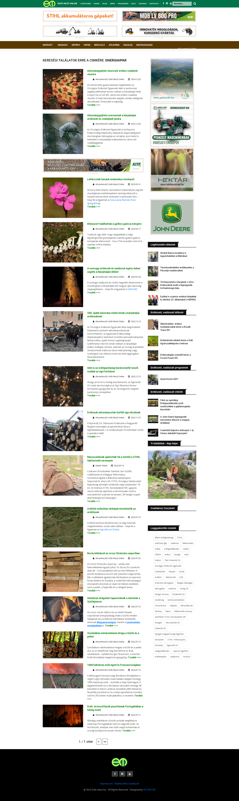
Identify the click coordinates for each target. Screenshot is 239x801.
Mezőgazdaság (144, 45)
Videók (96, 3)
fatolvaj (158, 611)
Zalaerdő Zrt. (160, 628)
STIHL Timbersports (176, 639)
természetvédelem (176, 600)
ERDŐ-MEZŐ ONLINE (67, 3)
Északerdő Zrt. (178, 594)
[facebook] (164, 3)
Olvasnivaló (50, 55)
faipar (168, 611)
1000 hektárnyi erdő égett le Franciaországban (114, 664)
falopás (172, 571)
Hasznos (143, 3)
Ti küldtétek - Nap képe (164, 443)
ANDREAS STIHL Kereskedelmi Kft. (170, 617)
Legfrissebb (85, 3)
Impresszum (106, 783)
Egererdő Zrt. (172, 645)
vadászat (175, 543)
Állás (104, 3)
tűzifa (181, 571)
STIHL (179, 537)
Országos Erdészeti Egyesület (168, 566)
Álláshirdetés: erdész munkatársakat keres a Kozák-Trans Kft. (175, 327)
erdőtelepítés (161, 656)
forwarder (159, 639)
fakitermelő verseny (183, 611)
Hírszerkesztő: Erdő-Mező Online (109, 79)
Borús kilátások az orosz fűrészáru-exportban (113, 553)
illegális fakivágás (185, 583)
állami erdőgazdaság (164, 537)
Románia (159, 645)
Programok (123, 3)
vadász (186, 549)
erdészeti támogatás (164, 583)
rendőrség (159, 600)
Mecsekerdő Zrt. (173, 622)
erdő (186, 554)
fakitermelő (171, 577)
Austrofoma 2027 (169, 379)
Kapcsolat (154, 3)
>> (105, 741)
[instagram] (167, 3)
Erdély (157, 549)
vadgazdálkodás (162, 651)
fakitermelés (187, 543)
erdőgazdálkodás (171, 549)
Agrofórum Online (109, 529)
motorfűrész (160, 605)
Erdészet (48, 45)
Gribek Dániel (101, 465)
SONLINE (132, 289)
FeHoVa (186, 656)
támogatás (160, 588)
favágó (177, 554)
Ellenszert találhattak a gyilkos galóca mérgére (114, 223)
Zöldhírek (114, 45)
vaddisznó (174, 656)
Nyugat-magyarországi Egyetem (169, 634)
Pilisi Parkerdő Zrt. (173, 560)
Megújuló (99, 45)
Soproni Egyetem (180, 651)
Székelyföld (160, 571)
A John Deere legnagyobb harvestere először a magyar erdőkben (175, 420)
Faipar (87, 45)
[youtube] (171, 3)
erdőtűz (158, 577)
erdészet (172, 588)
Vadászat (63, 45)
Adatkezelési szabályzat (127, 783)
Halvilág (128, 45)
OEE (181, 577)
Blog (133, 3)
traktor (158, 560)
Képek (112, 3)
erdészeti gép (161, 543)
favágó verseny (162, 594)
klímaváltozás (187, 605)
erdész (168, 554)
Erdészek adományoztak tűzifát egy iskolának (113, 412)
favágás (158, 622)
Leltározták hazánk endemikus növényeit (110, 179)
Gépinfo (76, 45)
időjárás (173, 605)
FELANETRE (149, 789)
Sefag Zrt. (184, 588)
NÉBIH (158, 554)
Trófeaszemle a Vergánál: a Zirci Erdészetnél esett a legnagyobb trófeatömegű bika (177, 285)
